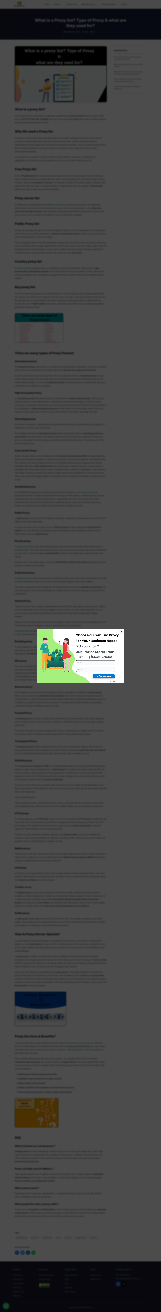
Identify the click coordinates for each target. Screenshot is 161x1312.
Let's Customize (103, 676)
